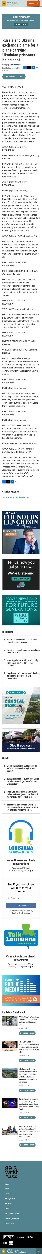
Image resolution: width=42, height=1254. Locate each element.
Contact (7, 1194)
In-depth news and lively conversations (20, 862)
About (7, 1189)
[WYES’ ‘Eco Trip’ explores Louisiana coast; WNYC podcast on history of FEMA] (10, 1021)
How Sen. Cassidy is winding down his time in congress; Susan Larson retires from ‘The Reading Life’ (29, 1047)
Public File (8, 1204)
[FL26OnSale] (21, 532)
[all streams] (39, 1251)
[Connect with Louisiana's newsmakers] (21, 937)
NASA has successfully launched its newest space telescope (22, 640)
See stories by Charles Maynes (15, 497)
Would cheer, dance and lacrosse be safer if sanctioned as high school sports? (22, 768)
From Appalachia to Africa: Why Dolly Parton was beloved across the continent (22, 663)
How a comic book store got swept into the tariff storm (23, 651)
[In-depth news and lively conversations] (21, 836)
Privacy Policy (10, 1199)
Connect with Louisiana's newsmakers (21, 958)
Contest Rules (10, 1223)
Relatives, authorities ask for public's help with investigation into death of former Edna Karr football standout (22, 794)
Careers (7, 1209)
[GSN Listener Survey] (21, 574)
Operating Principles (12, 1218)
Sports (5, 758)
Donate (34, 3)
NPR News (7, 631)
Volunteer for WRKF (12, 1214)
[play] (3, 1251)
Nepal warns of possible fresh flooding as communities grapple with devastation (23, 676)
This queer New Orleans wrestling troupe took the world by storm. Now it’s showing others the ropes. (22, 807)
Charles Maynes (16, 64)
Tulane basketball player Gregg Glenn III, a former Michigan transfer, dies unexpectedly (23, 781)
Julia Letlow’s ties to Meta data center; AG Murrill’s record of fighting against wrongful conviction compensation (29, 1131)
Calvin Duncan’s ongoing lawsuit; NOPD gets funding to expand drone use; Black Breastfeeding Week (29, 1104)
